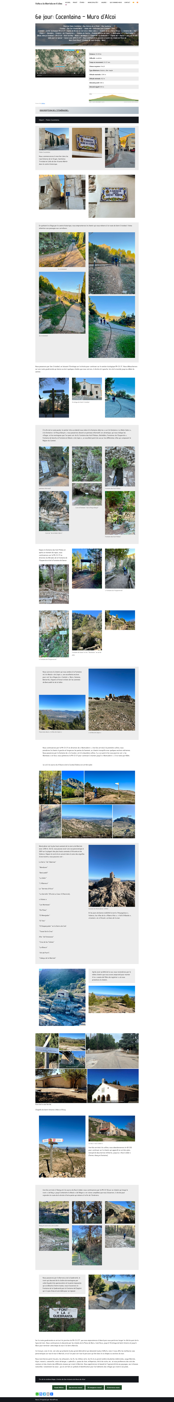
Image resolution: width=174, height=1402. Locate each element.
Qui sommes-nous (116, 2)
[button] (98, 2)
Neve (37, 1399)
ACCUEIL (67, 2)
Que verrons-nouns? (75, 1387)
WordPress (54, 1399)
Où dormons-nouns (113, 1387)
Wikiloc (43, 103)
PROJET (75, 2)
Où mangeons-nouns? (95, 1387)
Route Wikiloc (59, 1387)
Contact (127, 2)
